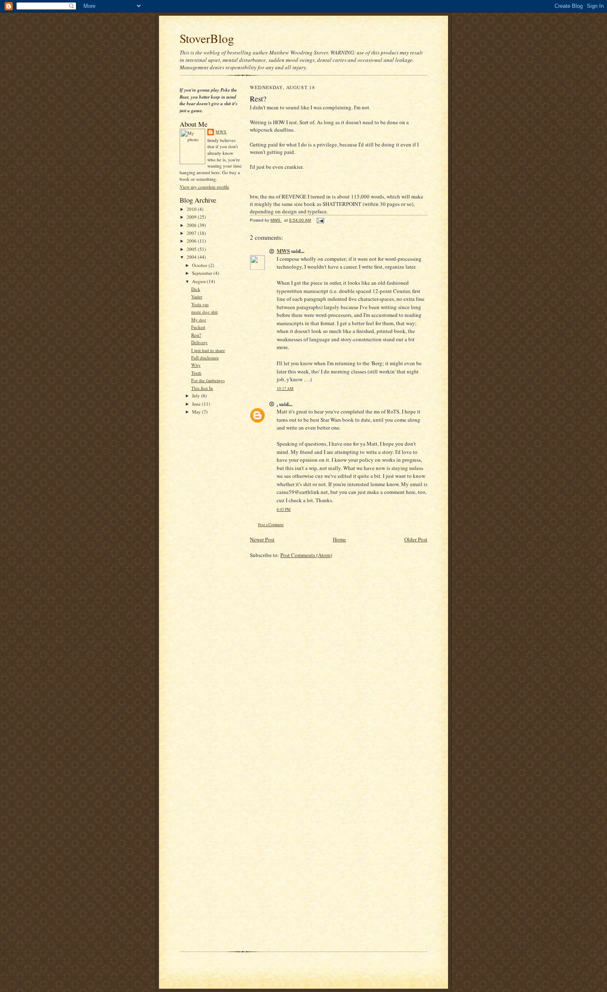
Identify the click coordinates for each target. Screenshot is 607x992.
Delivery (199, 342)
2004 (192, 257)
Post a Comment (271, 524)
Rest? (196, 335)
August (199, 281)
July (196, 395)
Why (196, 365)
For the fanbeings (208, 380)
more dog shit (204, 312)
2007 (192, 233)
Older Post (415, 539)
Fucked (198, 327)
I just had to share (208, 350)
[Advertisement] (204, 470)
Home (339, 539)
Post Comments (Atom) (306, 555)
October (200, 265)
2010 (192, 209)
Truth (196, 373)
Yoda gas (200, 304)
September (202, 273)
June (197, 404)
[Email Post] (320, 220)
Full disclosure (205, 357)
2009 (192, 217)
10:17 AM (285, 388)
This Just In (202, 388)
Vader (196, 296)
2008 (192, 225)
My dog (198, 319)
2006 (192, 241)
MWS (221, 132)
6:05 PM (284, 509)
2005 (192, 249)
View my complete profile (204, 187)
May (197, 412)
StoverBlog (207, 38)
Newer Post (262, 539)
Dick (195, 289)
